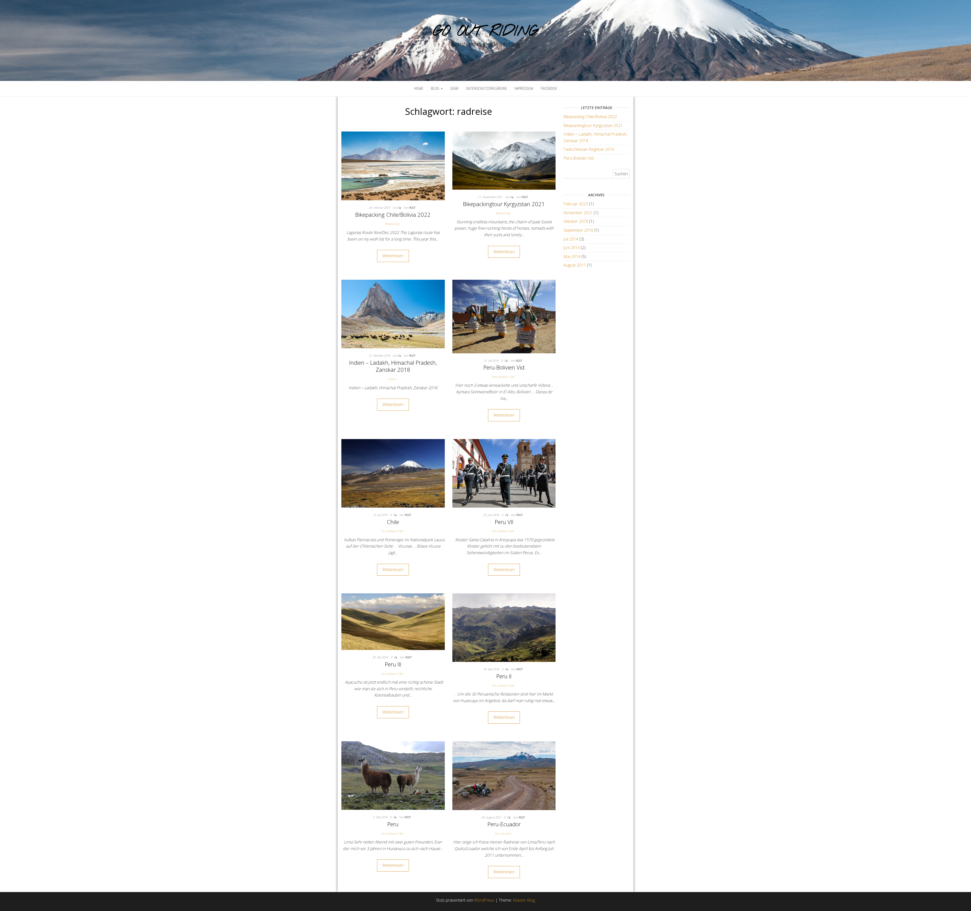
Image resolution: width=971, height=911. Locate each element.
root (412, 207)
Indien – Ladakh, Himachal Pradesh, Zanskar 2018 (393, 366)
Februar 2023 (575, 204)
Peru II (504, 676)
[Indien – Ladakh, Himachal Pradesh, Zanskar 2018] (393, 313)
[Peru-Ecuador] (504, 775)
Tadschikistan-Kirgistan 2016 (588, 149)
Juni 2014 (571, 247)
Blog (435, 88)
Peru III (393, 664)
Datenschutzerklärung (486, 88)
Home (418, 88)
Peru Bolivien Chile (503, 377)
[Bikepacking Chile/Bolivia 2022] (393, 165)
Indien (392, 379)
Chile (393, 522)
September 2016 (578, 230)
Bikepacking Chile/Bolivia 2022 (393, 214)
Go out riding (485, 31)
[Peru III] (393, 621)
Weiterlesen (393, 255)
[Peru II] (504, 627)
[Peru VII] (504, 473)
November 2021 (578, 212)
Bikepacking (392, 224)
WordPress (484, 900)
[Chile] (393, 473)
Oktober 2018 (575, 221)
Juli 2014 (570, 239)
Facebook (549, 88)
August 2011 (574, 265)
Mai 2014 (571, 256)
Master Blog (524, 900)
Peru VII (504, 522)
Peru (393, 824)
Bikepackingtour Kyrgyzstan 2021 (504, 204)
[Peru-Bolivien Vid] (504, 316)
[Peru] (393, 775)
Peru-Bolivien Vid (503, 367)
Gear (454, 88)
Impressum (524, 88)
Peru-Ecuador (504, 824)
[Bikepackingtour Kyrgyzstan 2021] (504, 160)
